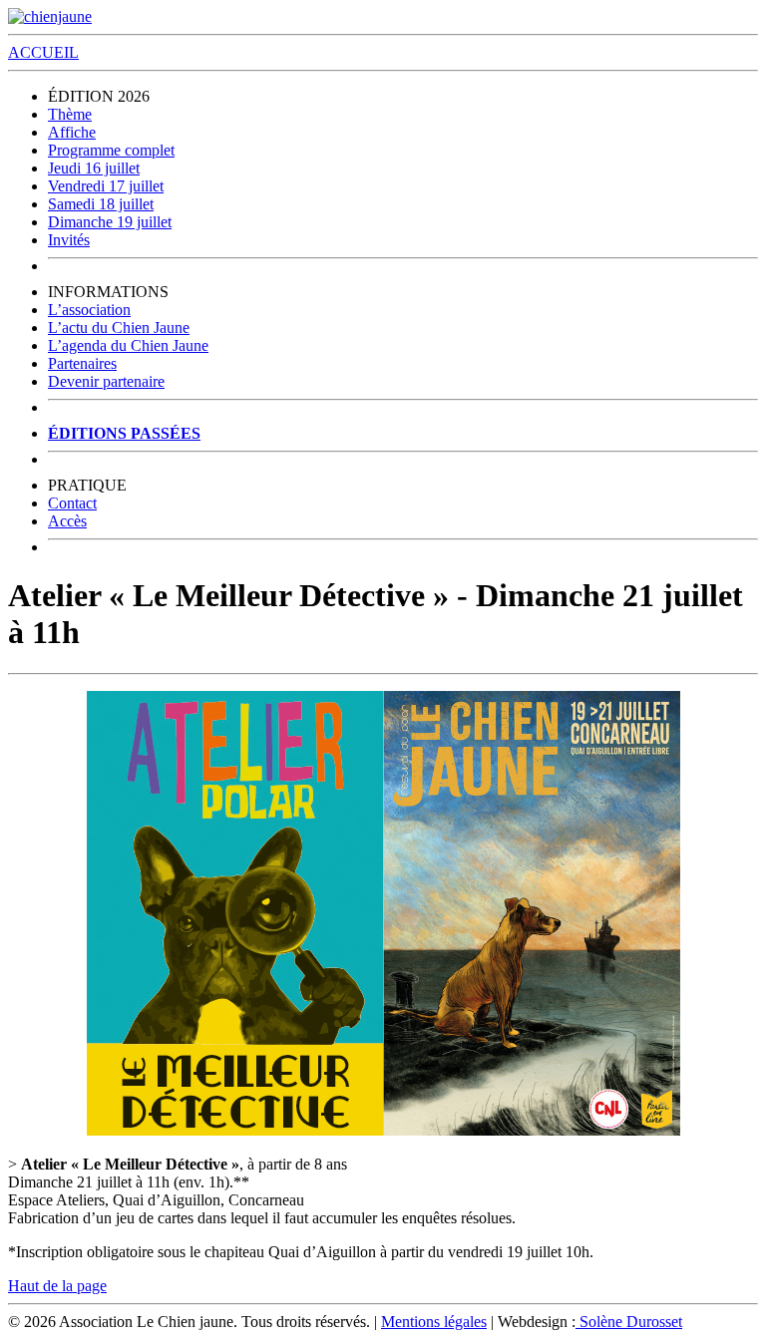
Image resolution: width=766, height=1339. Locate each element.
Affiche (72, 132)
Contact (72, 503)
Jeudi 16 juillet (94, 168)
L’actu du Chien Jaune (119, 327)
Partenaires (82, 363)
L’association (89, 309)
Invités (69, 239)
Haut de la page (57, 1285)
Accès (67, 520)
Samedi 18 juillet (101, 203)
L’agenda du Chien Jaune (128, 345)
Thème (70, 114)
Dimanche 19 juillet (110, 221)
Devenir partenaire (106, 381)
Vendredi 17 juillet (106, 185)
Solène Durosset (628, 1321)
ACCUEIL (43, 52)
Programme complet (111, 150)
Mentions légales (434, 1321)
